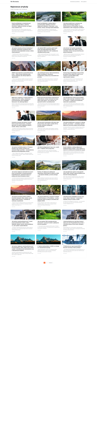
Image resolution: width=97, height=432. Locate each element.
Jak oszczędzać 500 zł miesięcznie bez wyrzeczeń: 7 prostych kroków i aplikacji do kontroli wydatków (48, 223)
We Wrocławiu (15, 1)
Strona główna (83, 1)
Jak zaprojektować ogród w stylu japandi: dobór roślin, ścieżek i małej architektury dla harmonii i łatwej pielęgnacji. (74, 173)
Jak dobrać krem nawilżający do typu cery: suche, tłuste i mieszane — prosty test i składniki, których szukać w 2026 (73, 198)
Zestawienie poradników (75, 1)
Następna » (51, 262)
